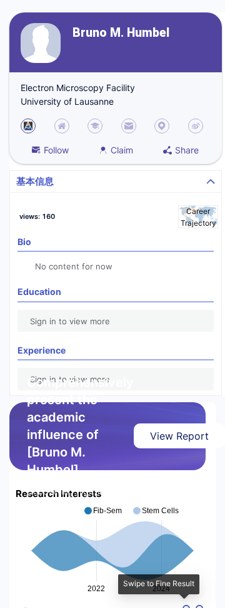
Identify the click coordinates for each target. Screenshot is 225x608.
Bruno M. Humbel (120, 33)
